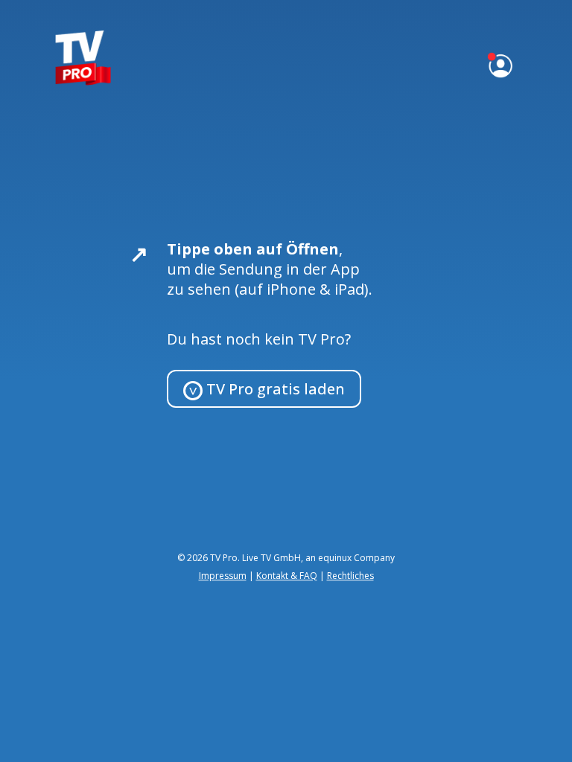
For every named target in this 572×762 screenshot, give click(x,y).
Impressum (223, 575)
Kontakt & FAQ (286, 575)
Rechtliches (350, 575)
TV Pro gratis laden (274, 389)
